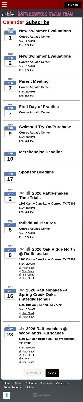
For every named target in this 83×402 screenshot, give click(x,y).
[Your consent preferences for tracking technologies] (6, 395)
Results (26, 358)
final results (28, 274)
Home (7, 383)
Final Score (28, 271)
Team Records (13, 387)
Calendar (31, 383)
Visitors (29, 387)
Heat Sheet (28, 278)
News (18, 383)
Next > (52, 373)
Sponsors (46, 383)
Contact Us (63, 383)
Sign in (73, 4)
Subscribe (37, 22)
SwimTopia (41, 394)
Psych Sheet (28, 268)
